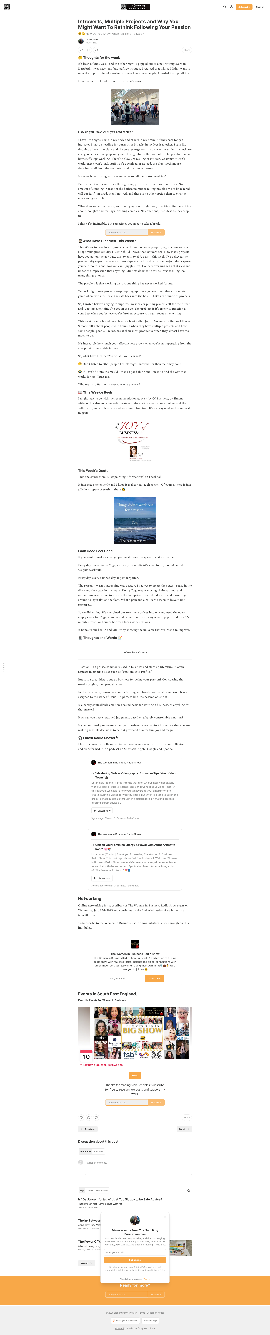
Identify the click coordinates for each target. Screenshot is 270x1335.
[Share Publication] (231, 7)
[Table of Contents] (3, 667)
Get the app (150, 1320)
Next (182, 1129)
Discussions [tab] (102, 1190)
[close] (165, 1216)
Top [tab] (82, 1190)
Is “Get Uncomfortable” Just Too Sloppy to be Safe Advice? (120, 1199)
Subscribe (244, 6)
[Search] (225, 7)
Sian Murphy (92, 40)
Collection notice (155, 1312)
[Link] (73, 57)
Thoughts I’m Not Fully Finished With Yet (100, 1203)
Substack (119, 1328)
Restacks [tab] (98, 1151)
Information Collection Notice (134, 1270)
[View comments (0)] (89, 50)
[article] (135, 1205)
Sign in (260, 6)
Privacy (133, 1312)
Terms (142, 1312)
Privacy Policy (158, 1270)
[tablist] (91, 1151)
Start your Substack (127, 1320)
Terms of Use (150, 1267)
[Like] (81, 50)
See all (84, 1263)
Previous (90, 1129)
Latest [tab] (90, 1190)
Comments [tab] (85, 1151)
